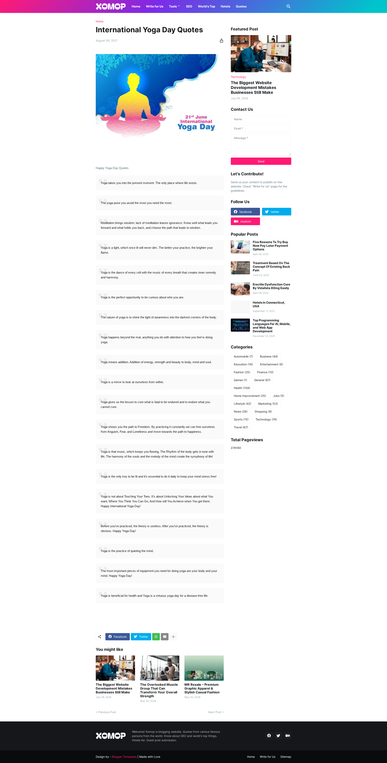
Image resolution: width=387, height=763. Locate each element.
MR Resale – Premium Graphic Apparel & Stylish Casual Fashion (202, 688)
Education (243, 364)
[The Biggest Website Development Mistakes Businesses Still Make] (115, 668)
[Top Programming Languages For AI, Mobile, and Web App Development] (240, 325)
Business (269, 356)
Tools (173, 6)
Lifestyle (242, 403)
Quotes (241, 6)
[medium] (287, 735)
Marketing (268, 403)
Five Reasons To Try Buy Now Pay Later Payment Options (270, 245)
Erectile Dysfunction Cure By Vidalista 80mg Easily (271, 286)
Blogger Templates (124, 756)
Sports (241, 419)
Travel (241, 427)
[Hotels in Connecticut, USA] (240, 307)
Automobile (243, 356)
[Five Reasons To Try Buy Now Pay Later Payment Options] (240, 246)
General (262, 380)
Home (136, 6)
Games (240, 380)
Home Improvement (250, 395)
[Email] (165, 636)
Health (242, 388)
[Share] (220, 40)
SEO (189, 6)
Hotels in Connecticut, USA (269, 304)
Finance (265, 372)
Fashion (242, 372)
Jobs (278, 395)
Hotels (225, 6)
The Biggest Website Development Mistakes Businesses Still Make (114, 688)
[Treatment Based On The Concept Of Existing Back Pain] (240, 267)
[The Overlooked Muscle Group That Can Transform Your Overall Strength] (159, 668)
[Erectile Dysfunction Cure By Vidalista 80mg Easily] (240, 288)
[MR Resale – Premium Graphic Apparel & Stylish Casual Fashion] (204, 668)
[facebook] (269, 735)
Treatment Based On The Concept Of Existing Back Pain (271, 266)
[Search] (287, 6)
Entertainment (271, 364)
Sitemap (285, 756)
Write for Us (154, 6)
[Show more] (173, 636)
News (241, 411)
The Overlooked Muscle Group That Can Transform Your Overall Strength (159, 690)
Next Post (214, 712)
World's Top (206, 6)
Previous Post (107, 712)
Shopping (263, 411)
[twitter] (278, 735)
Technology (266, 419)
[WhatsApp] (156, 636)
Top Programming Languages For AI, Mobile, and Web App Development (271, 326)
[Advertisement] (261, 517)
